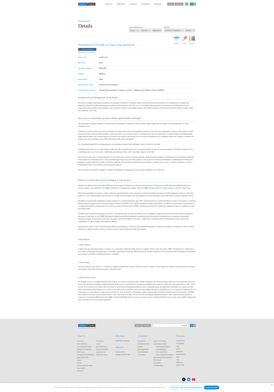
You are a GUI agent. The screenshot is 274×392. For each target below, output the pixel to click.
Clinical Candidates (143, 352)
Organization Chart (101, 354)
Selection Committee (102, 349)
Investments (145, 4)
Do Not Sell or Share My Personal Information (186, 387)
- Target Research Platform (162, 346)
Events (178, 349)
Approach (133, 4)
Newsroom (157, 4)
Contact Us (80, 371)
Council (98, 344)
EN (191, 4)
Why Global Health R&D (122, 341)
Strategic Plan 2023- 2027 (123, 354)
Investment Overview (144, 344)
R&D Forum (179, 362)
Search (184, 325)
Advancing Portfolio (143, 349)
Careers (79, 363)
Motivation (121, 4)
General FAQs (81, 368)
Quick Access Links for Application (163, 357)
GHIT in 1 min (81, 352)
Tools (177, 360)
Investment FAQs (158, 365)
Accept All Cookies (212, 387)
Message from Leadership (84, 349)
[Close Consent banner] (272, 385)
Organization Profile (83, 357)
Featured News (180, 341)
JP (194, 4)
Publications (179, 351)
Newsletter (179, 4)
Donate (171, 4)
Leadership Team (101, 352)
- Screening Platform (161, 349)
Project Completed (87, 49)
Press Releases (180, 343)
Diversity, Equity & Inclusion (85, 365)
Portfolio (140, 346)
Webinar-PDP (180, 365)
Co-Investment (142, 354)
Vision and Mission (82, 344)
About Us (109, 4)
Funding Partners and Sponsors (86, 354)
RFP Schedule (157, 360)
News (177, 346)
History (79, 360)
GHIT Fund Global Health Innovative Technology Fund (86, 5)
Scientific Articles (181, 354)
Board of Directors (101, 346)
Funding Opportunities (159, 344)
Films (177, 357)
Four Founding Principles (84, 346)
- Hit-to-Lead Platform (161, 352)
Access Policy (157, 363)
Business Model (120, 352)
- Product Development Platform (164, 354)
